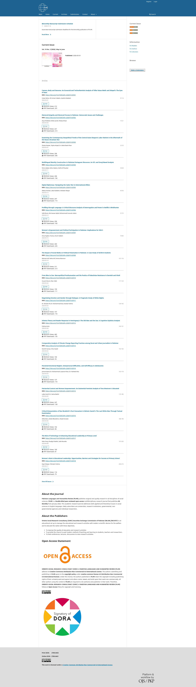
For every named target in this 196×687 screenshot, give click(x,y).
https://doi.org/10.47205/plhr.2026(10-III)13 (60, 346)
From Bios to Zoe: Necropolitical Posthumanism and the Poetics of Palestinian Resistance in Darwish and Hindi (81, 275)
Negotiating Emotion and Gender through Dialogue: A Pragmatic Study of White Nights (73, 298)
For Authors (133, 49)
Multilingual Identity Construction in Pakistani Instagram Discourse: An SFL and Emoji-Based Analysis (78, 162)
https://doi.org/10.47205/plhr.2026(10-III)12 (60, 323)
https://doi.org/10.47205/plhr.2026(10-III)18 (60, 461)
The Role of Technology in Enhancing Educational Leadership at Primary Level (69, 436)
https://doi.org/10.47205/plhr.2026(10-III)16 (60, 416)
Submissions (74, 14)
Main (40, 14)
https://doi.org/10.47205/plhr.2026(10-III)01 (60, 95)
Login (155, 1)
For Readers (133, 46)
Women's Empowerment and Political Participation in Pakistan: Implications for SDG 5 (72, 230)
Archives (64, 14)
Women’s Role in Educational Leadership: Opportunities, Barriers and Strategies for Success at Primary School (81, 458)
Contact (85, 14)
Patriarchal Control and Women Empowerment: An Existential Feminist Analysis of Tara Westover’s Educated (80, 388)
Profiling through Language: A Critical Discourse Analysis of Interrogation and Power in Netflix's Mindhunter (80, 207)
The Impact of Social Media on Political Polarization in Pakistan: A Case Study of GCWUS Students (76, 253)
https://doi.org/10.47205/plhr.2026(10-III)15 (60, 391)
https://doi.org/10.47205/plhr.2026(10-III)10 (60, 278)
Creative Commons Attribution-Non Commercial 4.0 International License (87, 665)
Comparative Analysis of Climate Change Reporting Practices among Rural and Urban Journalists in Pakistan (80, 343)
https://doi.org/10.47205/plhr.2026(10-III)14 (60, 368)
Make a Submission (137, 70)
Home (48, 14)
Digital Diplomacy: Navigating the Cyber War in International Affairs (66, 185)
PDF (46, 104)
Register (148, 1)
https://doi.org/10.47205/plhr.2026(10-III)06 (60, 210)
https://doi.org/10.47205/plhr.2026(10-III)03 (60, 142)
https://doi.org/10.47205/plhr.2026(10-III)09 (60, 255)
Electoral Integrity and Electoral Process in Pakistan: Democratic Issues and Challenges (72, 115)
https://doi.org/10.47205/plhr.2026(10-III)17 (60, 438)
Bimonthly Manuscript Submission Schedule (57, 24)
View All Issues (46, 481)
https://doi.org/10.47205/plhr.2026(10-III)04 (60, 165)
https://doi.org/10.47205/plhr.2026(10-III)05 (60, 187)
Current (55, 14)
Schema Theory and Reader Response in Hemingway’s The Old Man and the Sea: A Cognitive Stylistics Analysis (81, 321)
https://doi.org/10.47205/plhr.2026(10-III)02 (60, 118)
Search (153, 14)
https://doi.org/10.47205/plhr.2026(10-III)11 (60, 300)
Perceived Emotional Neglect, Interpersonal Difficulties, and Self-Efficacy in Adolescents (72, 366)
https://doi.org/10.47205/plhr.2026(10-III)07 (60, 233)
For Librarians (134, 52)
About (93, 14)
